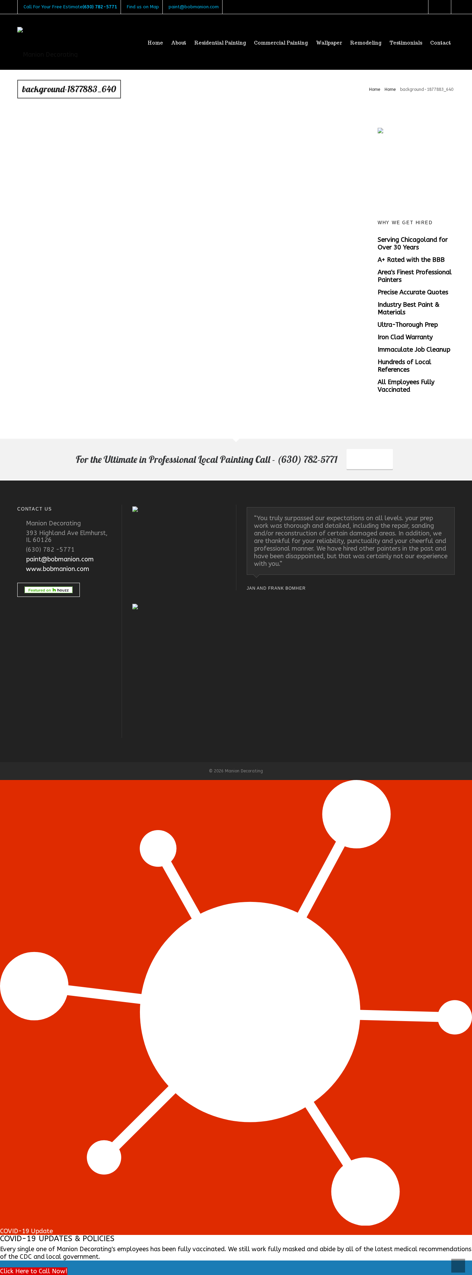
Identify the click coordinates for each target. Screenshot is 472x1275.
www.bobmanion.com (57, 569)
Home (374, 89)
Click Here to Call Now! (33, 1271)
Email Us (370, 460)
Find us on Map (143, 6)
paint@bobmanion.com (194, 6)
